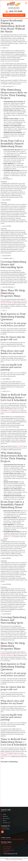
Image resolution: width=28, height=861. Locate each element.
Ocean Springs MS (9, 850)
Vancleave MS (7, 846)
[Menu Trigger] (26, 3)
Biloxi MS (6, 852)
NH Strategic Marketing (16, 859)
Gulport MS (7, 848)
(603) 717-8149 (19, 446)
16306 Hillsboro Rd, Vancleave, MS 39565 (12, 839)
